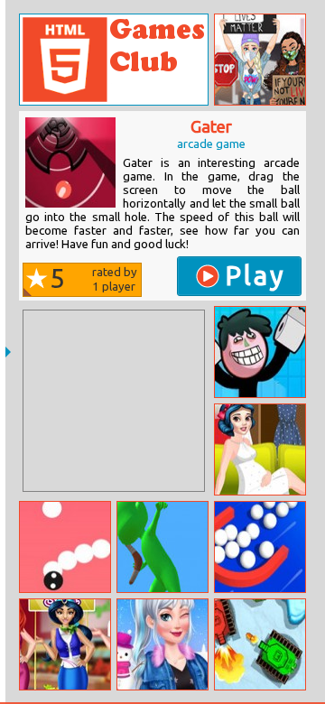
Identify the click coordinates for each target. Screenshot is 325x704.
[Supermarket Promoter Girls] (65, 644)
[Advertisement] (113, 400)
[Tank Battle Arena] (260, 644)
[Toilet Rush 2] (260, 352)
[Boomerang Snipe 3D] (162, 547)
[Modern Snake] (65, 547)
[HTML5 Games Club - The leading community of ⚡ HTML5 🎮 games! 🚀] (113, 60)
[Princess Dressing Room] (260, 449)
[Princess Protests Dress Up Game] (260, 60)
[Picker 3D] (260, 547)
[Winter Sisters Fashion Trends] (162, 644)
